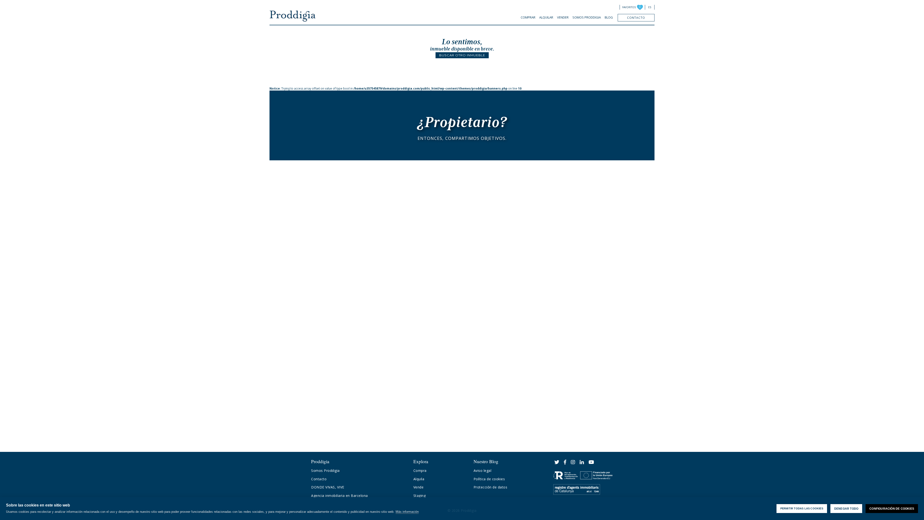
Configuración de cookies (891, 508)
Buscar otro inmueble (462, 55)
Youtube (591, 462)
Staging (419, 495)
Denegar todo (846, 508)
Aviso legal (483, 470)
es (649, 7)
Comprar (528, 17)
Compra (420, 470)
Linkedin (581, 462)
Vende (418, 487)
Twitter (557, 462)
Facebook (565, 462)
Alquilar (546, 17)
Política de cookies (489, 479)
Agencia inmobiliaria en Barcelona (339, 495)
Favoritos (629, 7)
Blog (609, 17)
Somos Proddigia (586, 17)
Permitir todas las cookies (801, 508)
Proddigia (293, 16)
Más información (407, 512)
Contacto (636, 18)
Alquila (418, 479)
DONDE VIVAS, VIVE (327, 487)
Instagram (573, 462)
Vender (563, 17)
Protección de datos (490, 487)
